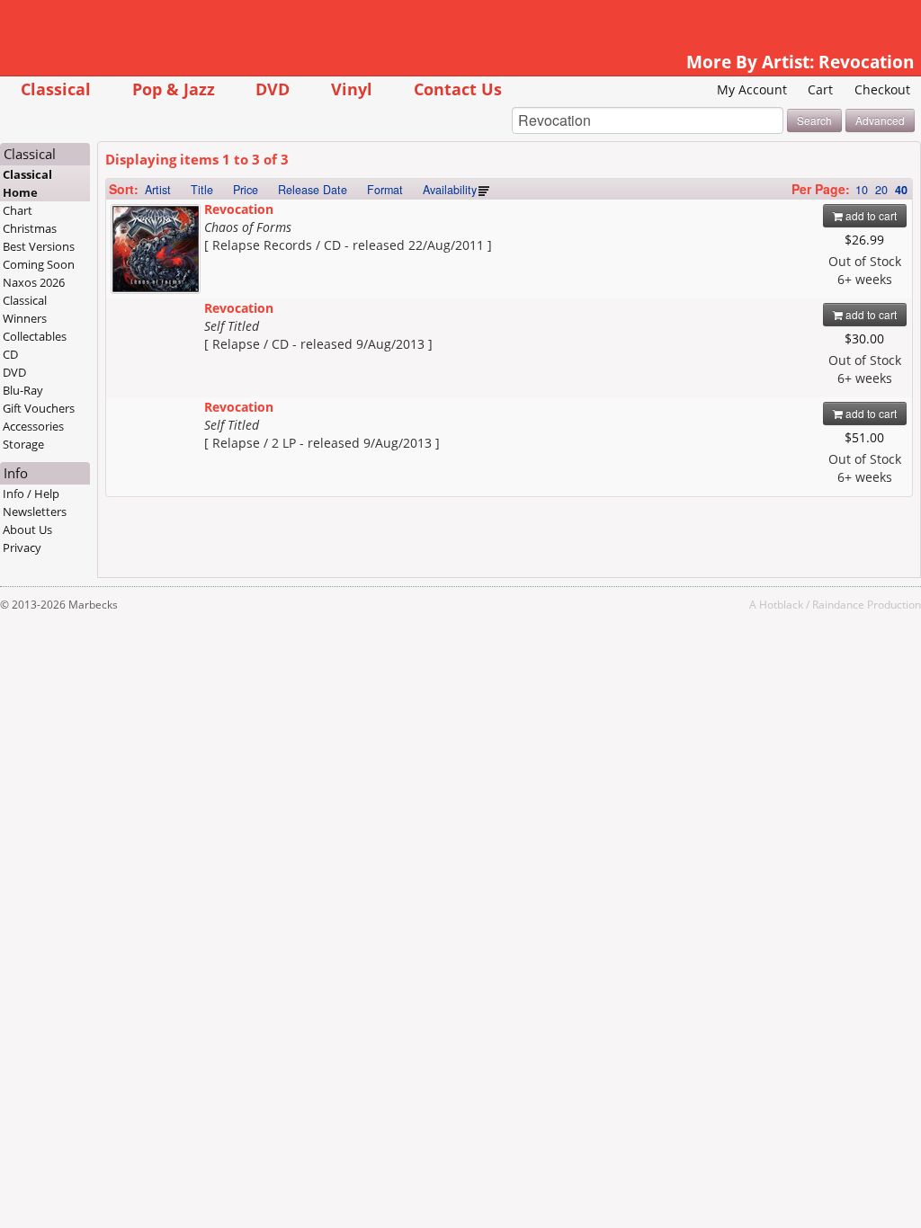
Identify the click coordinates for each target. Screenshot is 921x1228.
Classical (56, 88)
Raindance (838, 604)
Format (385, 190)
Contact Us (458, 88)
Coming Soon (39, 264)
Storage (23, 444)
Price (245, 190)
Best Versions (39, 246)
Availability (450, 190)
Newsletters (35, 511)
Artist (158, 190)
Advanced (880, 120)
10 (861, 190)
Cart (820, 89)
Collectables (35, 336)
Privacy (22, 547)
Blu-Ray (23, 390)
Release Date (312, 190)
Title (202, 190)
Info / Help (31, 493)
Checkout (882, 89)
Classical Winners (25, 309)
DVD (272, 88)
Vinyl (351, 88)
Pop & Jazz (173, 88)
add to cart (870, 215)
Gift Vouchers (39, 408)
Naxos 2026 (34, 282)
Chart (17, 210)
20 (881, 190)
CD (10, 354)
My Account (752, 89)
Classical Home (27, 183)
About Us (27, 529)
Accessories (33, 426)
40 (901, 190)
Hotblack (781, 604)
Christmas (30, 228)
